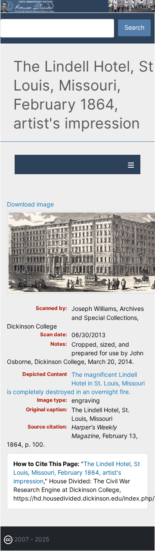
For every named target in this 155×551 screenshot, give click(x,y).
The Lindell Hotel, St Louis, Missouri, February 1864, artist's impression (76, 472)
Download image (30, 204)
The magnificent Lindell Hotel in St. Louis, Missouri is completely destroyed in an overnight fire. (76, 383)
